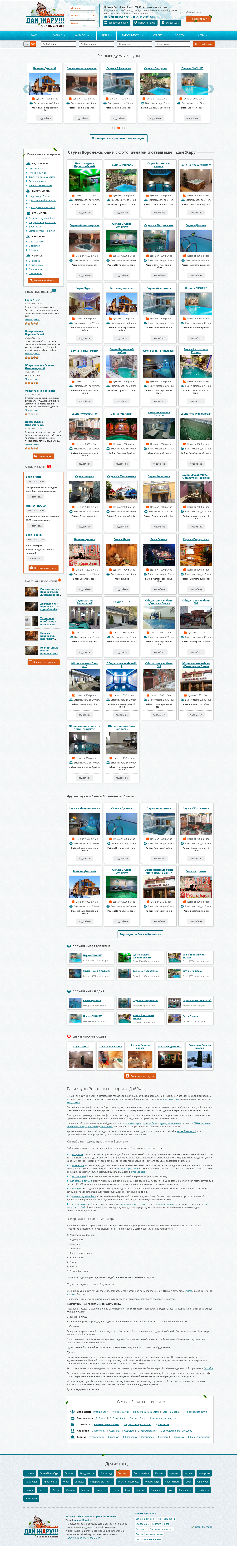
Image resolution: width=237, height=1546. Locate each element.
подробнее (45, 118)
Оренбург (202, 1481)
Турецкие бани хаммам (42, 176)
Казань (189, 1473)
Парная (54, 35)
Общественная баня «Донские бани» (159, 602)
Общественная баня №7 (196, 602)
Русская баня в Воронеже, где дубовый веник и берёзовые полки (50, 594)
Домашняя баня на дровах (199, 1046)
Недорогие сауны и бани (42, 222)
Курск (66, 1481)
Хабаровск (185, 1490)
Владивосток (87, 1473)
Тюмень (140, 1490)
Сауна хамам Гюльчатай (85, 602)
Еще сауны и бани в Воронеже (140, 934)
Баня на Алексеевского (196, 164)
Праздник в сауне (79, 1204)
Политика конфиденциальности (83, 1537)
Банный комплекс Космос (196, 351)
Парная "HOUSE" (119, 68)
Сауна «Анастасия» (110, 1046)
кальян (71, 1294)
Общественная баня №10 (84, 665)
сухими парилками (127, 1168)
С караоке (34, 260)
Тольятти (101, 1490)
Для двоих (75, 1188)
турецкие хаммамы (170, 1123)
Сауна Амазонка (159, 476)
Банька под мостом (170, 1046)
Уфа (171, 1490)
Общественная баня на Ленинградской (39, 367)
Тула (127, 1490)
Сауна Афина (81, 1046)
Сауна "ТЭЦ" (32, 299)
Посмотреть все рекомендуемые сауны (118, 138)
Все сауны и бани (118, 22)
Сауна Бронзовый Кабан (155, 68)
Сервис (155, 35)
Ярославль (31, 1498)
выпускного (73, 1102)
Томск (115, 1490)
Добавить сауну (200, 18)
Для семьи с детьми (81, 1180)
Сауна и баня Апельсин (159, 350)
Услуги (177, 35)
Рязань (56, 1490)
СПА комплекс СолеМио (121, 225)
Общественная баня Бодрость (121, 727)
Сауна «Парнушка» (196, 539)
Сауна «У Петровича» (158, 225)
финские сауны (132, 1123)
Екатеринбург (141, 1473)
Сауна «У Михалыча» (121, 476)
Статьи (139, 1534)
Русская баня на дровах (140, 1046)
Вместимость (128, 35)
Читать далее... (32, 319)
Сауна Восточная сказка (158, 165)
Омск (188, 1481)
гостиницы (106, 1126)
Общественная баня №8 (40, 390)
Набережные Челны (101, 1481)
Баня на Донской (121, 288)
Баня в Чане (33, 476)
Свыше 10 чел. (138, 1418)
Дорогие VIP (35, 226)
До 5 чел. (100, 1418)
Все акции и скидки (45, 568)
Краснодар (31, 1481)
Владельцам (172, 22)
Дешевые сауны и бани (42, 218)
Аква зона (79, 35)
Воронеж (123, 1473)
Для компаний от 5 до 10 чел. (41, 202)
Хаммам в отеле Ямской (159, 414)
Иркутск (174, 1473)
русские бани (150, 1123)
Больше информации (45, 662)
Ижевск (159, 1473)
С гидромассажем (147, 1430)
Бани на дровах (37, 181)
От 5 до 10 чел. (117, 1418)
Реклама (156, 1523)
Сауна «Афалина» (45, 68)
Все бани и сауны (145, 1518)
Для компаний (78, 1176)
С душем (33, 249)
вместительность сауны (133, 1204)
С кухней (163, 1436)
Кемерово (204, 1473)
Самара (70, 1490)
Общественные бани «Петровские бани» (196, 665)
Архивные (141, 1529)
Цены (103, 35)
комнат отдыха (166, 1204)
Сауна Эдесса (192, 68)
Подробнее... (35, 496)
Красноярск (50, 1481)
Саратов (85, 1490)
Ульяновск (157, 1490)
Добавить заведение (161, 1529)
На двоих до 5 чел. (39, 196)
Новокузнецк (152, 1481)
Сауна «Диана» (196, 225)
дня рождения (171, 1099)
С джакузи (34, 245)
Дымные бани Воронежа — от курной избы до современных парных (50, 609)
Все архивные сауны (142, 1076)
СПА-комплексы (202, 1123)
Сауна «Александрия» (84, 225)
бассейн (208, 1368)
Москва (29, 1473)
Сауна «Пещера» (81, 68)
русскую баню (139, 1171)
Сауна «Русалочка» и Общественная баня (196, 476)
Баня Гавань (34, 534)
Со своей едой (96, 1436)
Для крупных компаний (42, 207)
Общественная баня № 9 (121, 665)
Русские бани (36, 168)
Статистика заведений (148, 1539)
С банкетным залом (199, 1436)
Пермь (29, 1490)
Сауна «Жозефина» (84, 413)
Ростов (42, 1490)
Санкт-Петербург (49, 1473)
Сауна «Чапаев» (122, 413)
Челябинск (203, 1490)
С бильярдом (36, 264)
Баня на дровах (84, 539)
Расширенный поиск (45, 280)
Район (32, 35)
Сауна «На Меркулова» (196, 413)
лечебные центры (77, 1126)
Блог (166, 1523)
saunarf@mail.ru (83, 1520)
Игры (198, 35)
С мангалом (35, 269)
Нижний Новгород (128, 1481)
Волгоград (106, 1473)
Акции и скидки (154, 1534)
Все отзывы (45, 456)
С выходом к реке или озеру (176, 1430)
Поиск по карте (146, 22)
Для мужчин (76, 1154)
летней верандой (186, 1131)
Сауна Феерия (84, 476)
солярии (93, 1126)
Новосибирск (172, 1481)
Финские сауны (37, 172)
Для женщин (77, 1165)
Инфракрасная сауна (40, 185)
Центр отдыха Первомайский (34, 332)
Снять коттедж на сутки (42, 230)
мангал (188, 1290)
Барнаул (69, 1473)
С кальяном (35, 273)
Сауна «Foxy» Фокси (84, 350)
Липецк (79, 1481)
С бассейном (36, 241)
